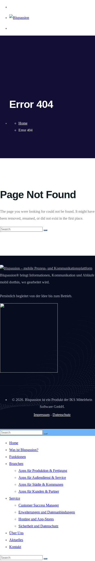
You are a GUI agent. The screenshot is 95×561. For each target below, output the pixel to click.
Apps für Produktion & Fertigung (42, 471)
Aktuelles (16, 540)
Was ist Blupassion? (23, 450)
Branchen (16, 464)
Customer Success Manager (38, 505)
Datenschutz (62, 415)
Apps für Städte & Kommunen (40, 484)
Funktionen (17, 457)
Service (14, 498)
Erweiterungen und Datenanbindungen (46, 512)
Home (13, 443)
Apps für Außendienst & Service (42, 477)
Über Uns (16, 533)
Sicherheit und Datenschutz (38, 526)
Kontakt (15, 547)
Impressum (42, 415)
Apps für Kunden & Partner (38, 491)
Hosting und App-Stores (36, 519)
